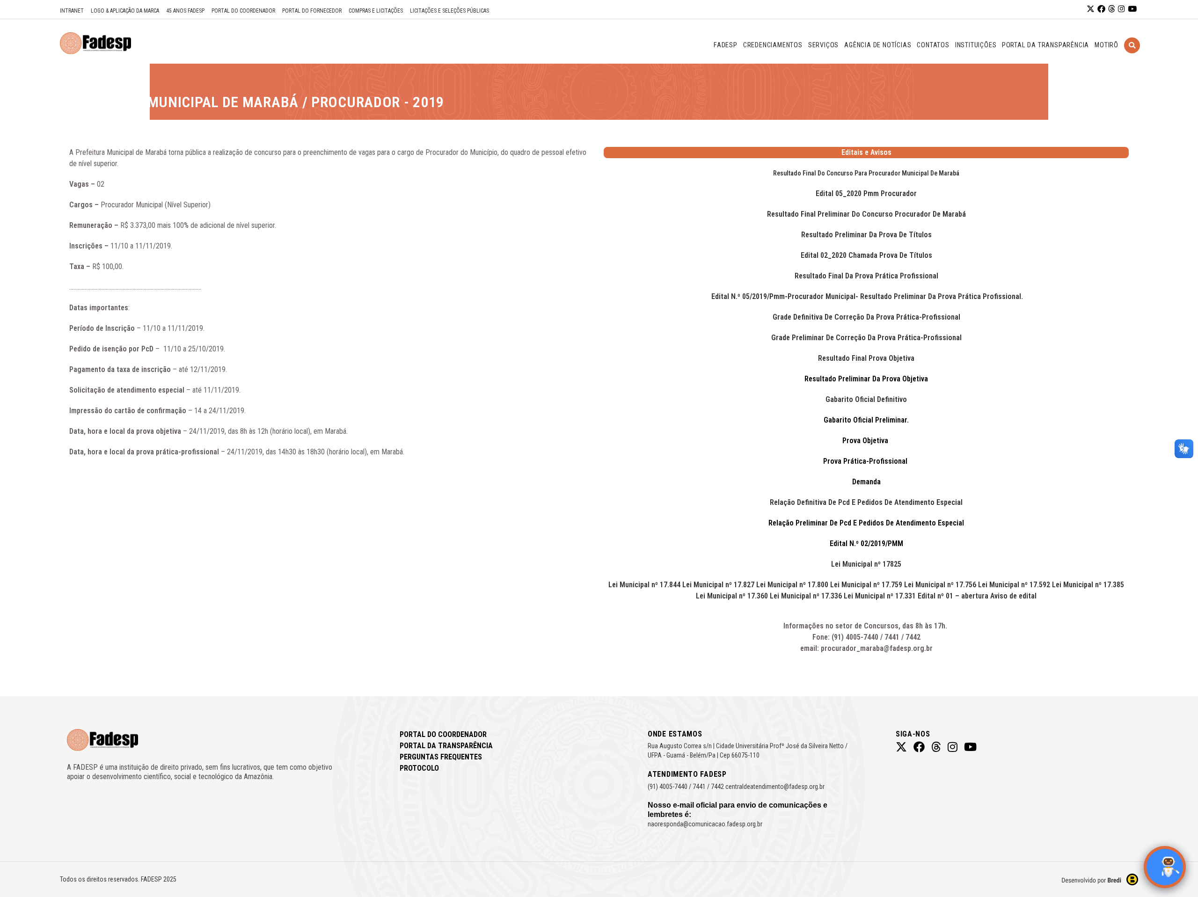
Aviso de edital (1013, 595)
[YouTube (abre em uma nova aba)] (1132, 9)
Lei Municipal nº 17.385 (1088, 584)
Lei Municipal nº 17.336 (806, 595)
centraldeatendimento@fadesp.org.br (775, 786)
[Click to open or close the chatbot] (1165, 867)
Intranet (72, 10)
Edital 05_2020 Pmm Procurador (866, 193)
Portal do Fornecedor (312, 10)
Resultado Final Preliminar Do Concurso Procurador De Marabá (866, 214)
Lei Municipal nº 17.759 (866, 584)
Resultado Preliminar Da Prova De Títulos (866, 234)
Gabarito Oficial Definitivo (866, 399)
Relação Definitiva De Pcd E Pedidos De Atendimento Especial (866, 502)
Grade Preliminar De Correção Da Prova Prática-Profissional (866, 337)
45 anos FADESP (185, 10)
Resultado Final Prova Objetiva (866, 358)
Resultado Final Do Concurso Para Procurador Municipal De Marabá (866, 173)
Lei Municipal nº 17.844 (644, 584)
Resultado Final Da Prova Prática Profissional (866, 275)
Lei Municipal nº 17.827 (718, 584)
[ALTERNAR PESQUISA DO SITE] (1132, 57)
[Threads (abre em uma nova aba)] (1112, 9)
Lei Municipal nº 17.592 (1014, 584)
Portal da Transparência (446, 745)
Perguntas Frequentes (441, 756)
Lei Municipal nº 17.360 (732, 595)
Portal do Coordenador (243, 10)
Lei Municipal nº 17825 (866, 564)
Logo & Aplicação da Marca (125, 10)
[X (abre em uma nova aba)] (1090, 9)
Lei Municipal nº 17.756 (940, 584)
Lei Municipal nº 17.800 (792, 584)
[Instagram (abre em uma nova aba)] (1121, 9)
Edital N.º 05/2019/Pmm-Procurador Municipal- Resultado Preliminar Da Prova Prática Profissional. (866, 296)
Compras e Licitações (376, 10)
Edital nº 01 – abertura (953, 595)
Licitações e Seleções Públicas (449, 10)
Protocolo (419, 768)
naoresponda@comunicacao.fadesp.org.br (705, 824)
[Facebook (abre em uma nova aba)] (1101, 9)
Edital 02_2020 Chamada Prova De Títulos (866, 255)
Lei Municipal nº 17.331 (880, 595)
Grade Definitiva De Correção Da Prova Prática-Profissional (866, 317)
